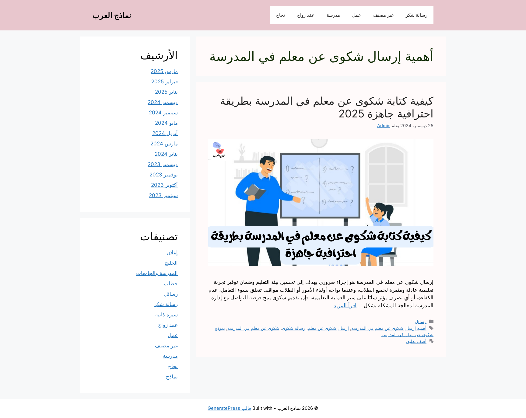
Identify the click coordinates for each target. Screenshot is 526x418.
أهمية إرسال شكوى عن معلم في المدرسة (388, 328)
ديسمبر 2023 (163, 164)
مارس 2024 (164, 144)
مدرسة (333, 15)
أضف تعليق (416, 341)
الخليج (171, 263)
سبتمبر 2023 (163, 195)
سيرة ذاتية (166, 315)
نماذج (172, 377)
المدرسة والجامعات (157, 273)
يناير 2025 (166, 92)
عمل (356, 15)
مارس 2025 (164, 71)
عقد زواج (305, 15)
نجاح (280, 15)
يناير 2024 (166, 154)
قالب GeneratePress (229, 408)
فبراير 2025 (164, 81)
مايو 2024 (166, 123)
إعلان (172, 252)
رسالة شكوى (293, 328)
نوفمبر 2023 (163, 175)
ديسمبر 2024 (163, 102)
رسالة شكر (416, 15)
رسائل (420, 321)
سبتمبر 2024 (163, 113)
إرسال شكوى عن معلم (328, 328)
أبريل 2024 (165, 133)
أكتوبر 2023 (164, 185)
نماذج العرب (112, 15)
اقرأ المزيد (345, 305)
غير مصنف (383, 15)
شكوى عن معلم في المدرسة (253, 328)
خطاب (171, 283)
